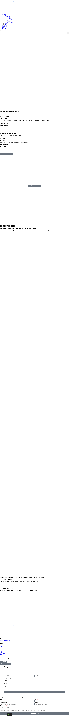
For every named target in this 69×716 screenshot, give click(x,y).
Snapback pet (9, 21)
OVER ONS (4, 26)
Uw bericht (6, 686)
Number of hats (7, 680)
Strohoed (6, 23)
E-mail (35, 699)
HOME (3, 13)
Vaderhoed (8, 20)
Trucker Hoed (9, 19)
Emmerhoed (6, 24)
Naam (1, 699)
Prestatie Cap (9, 17)
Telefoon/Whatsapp (8, 677)
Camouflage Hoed (9, 22)
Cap (5, 15)
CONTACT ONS (5, 28)
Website (5, 683)
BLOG (3, 27)
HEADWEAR (4, 14)
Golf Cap (8, 16)
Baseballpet (8, 18)
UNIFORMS (4, 25)
